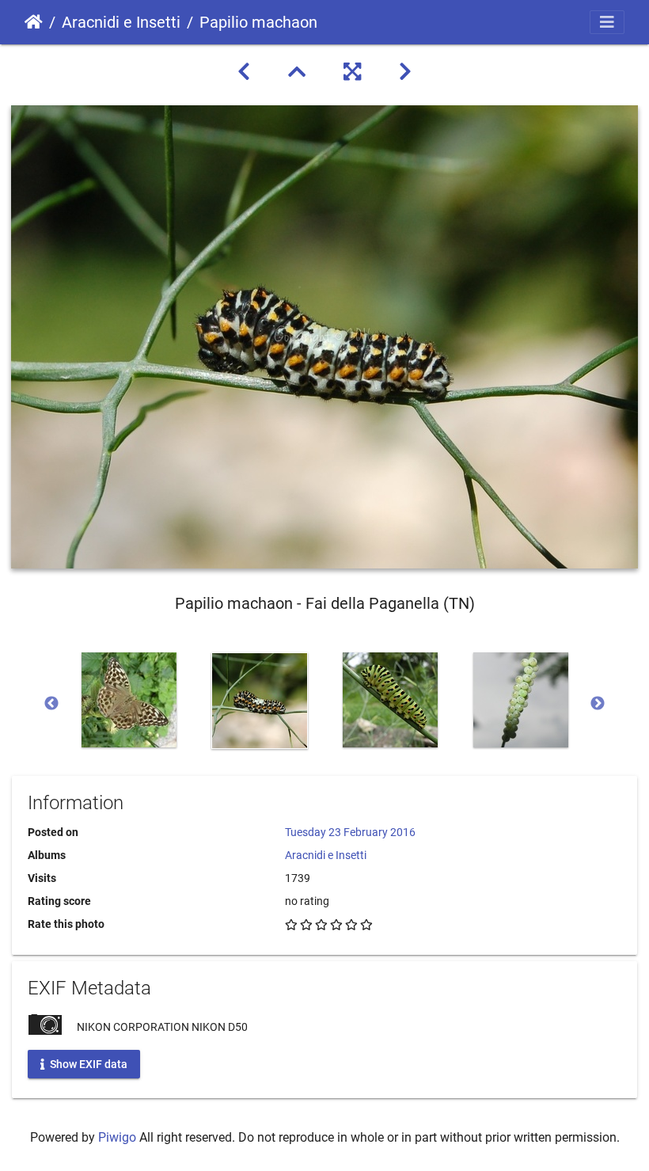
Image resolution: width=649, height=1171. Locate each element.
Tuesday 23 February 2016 (350, 832)
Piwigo (117, 1137)
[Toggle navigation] (607, 22)
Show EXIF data (87, 1063)
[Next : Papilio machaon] (405, 72)
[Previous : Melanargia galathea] (243, 72)
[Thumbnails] (296, 72)
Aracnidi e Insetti (121, 22)
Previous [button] (51, 704)
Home (34, 22)
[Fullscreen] (352, 72)
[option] (128, 699)
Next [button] (597, 704)
